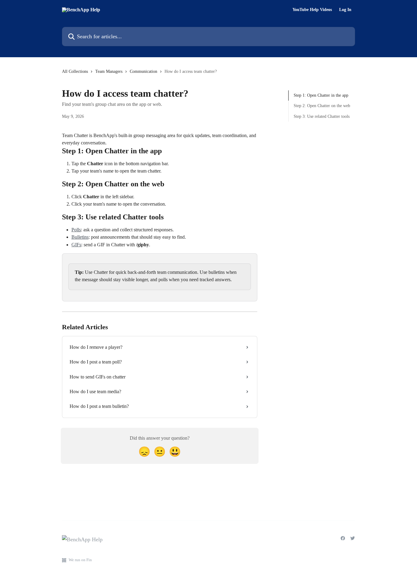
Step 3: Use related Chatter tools (322, 116)
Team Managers (108, 71)
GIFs (76, 244)
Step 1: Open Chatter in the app (321, 95)
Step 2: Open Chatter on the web (322, 105)
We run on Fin (80, 559)
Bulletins (80, 237)
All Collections (75, 71)
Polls (76, 229)
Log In (345, 10)
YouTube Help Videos (312, 10)
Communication (143, 71)
